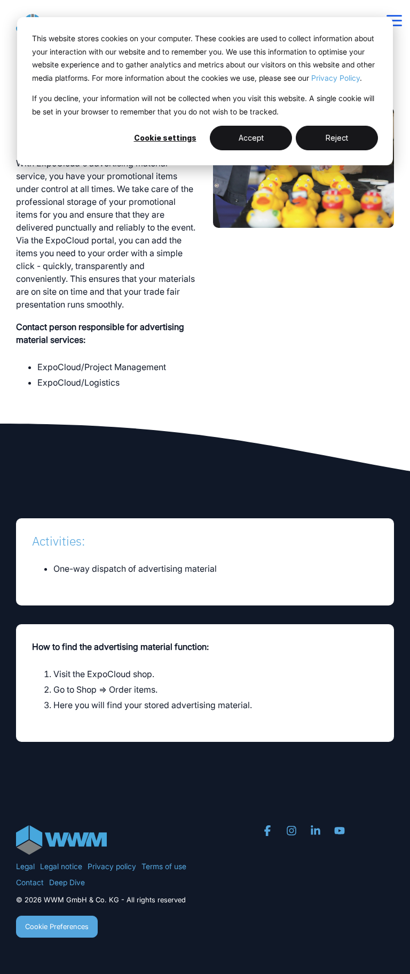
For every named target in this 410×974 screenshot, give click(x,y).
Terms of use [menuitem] (163, 866)
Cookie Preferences (57, 926)
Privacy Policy (335, 77)
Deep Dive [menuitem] (67, 882)
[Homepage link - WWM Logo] (61, 848)
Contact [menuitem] (30, 882)
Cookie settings (165, 137)
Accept (251, 137)
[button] (394, 20)
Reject (337, 137)
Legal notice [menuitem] (61, 866)
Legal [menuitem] (25, 866)
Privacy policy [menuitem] (112, 866)
